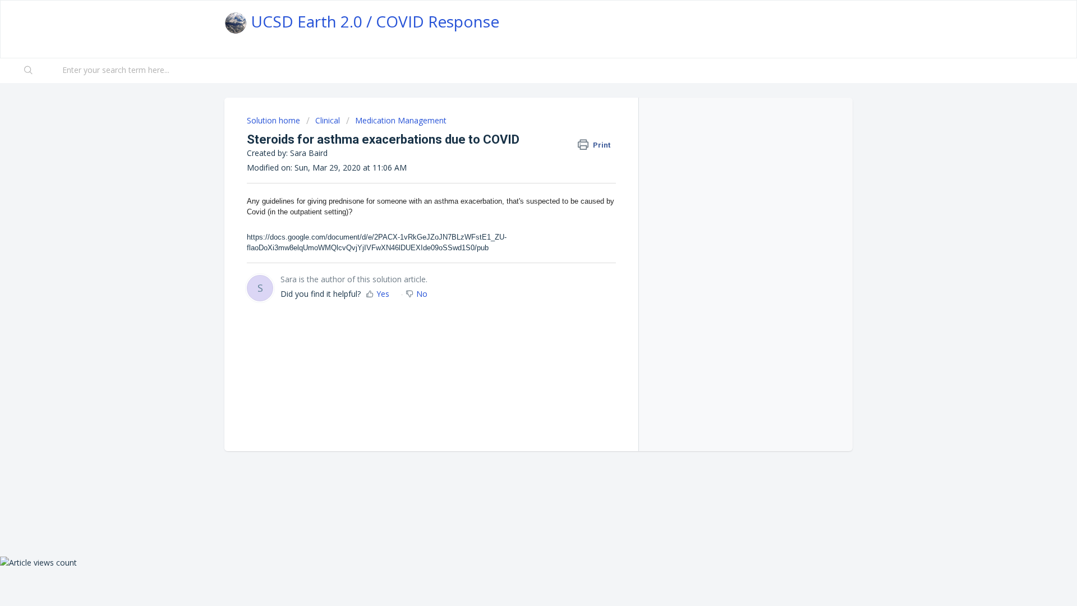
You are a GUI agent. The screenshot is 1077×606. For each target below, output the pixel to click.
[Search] (28, 70)
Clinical (327, 120)
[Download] (518, 155)
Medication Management (401, 120)
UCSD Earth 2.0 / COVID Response (373, 21)
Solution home (274, 120)
